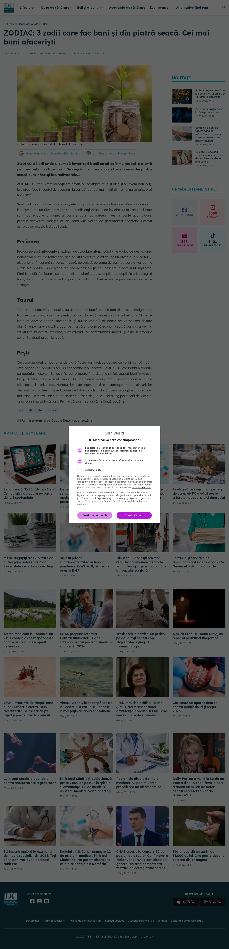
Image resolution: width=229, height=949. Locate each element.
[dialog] (114, 474)
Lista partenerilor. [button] (141, 487)
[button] (114, 470)
